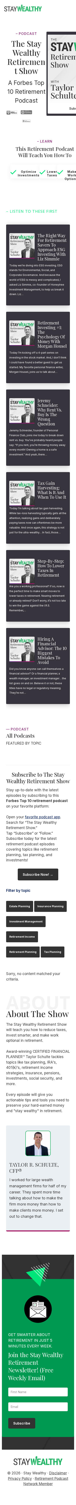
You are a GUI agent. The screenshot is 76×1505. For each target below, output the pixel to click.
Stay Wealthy (23, 8)
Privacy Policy (20, 1478)
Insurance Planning (50, 906)
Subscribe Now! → (38, 874)
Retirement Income (22, 936)
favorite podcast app (42, 817)
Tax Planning (52, 951)
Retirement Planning (23, 951)
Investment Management (25, 921)
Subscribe (21, 1423)
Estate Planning (19, 906)
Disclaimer (58, 1473)
